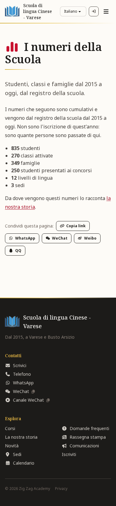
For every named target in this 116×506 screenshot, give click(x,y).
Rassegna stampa (88, 437)
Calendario (23, 463)
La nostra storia (21, 437)
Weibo (90, 238)
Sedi (17, 454)
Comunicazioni (84, 446)
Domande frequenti (89, 428)
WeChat (59, 238)
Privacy (61, 488)
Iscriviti (69, 454)
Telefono (22, 374)
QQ (18, 250)
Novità (12, 446)
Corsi (10, 428)
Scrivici (19, 365)
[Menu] (106, 11)
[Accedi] (94, 11)
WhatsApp (25, 238)
